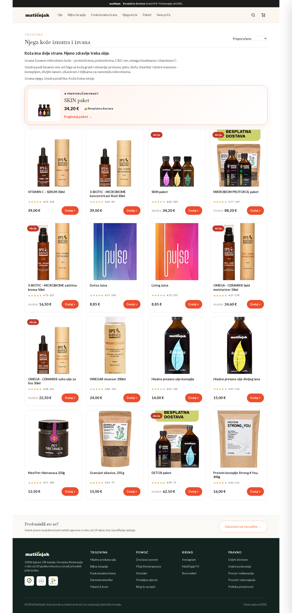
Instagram (189, 559)
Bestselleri (189, 573)
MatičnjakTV (190, 566)
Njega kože (129, 15)
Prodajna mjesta (147, 580)
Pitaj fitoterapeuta (148, 566)
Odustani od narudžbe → (243, 526)
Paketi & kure (99, 586)
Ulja (60, 15)
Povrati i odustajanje (241, 580)
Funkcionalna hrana (104, 15)
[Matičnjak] (37, 15)
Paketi (147, 15)
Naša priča (163, 15)
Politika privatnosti (240, 586)
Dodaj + (70, 210)
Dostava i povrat (147, 559)
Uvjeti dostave (238, 559)
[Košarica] (263, 15)
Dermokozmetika (101, 580)
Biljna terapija (77, 15)
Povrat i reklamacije (241, 573)
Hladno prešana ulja (103, 559)
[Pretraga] (253, 15)
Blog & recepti (145, 586)
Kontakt (141, 573)
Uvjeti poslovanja (239, 566)
